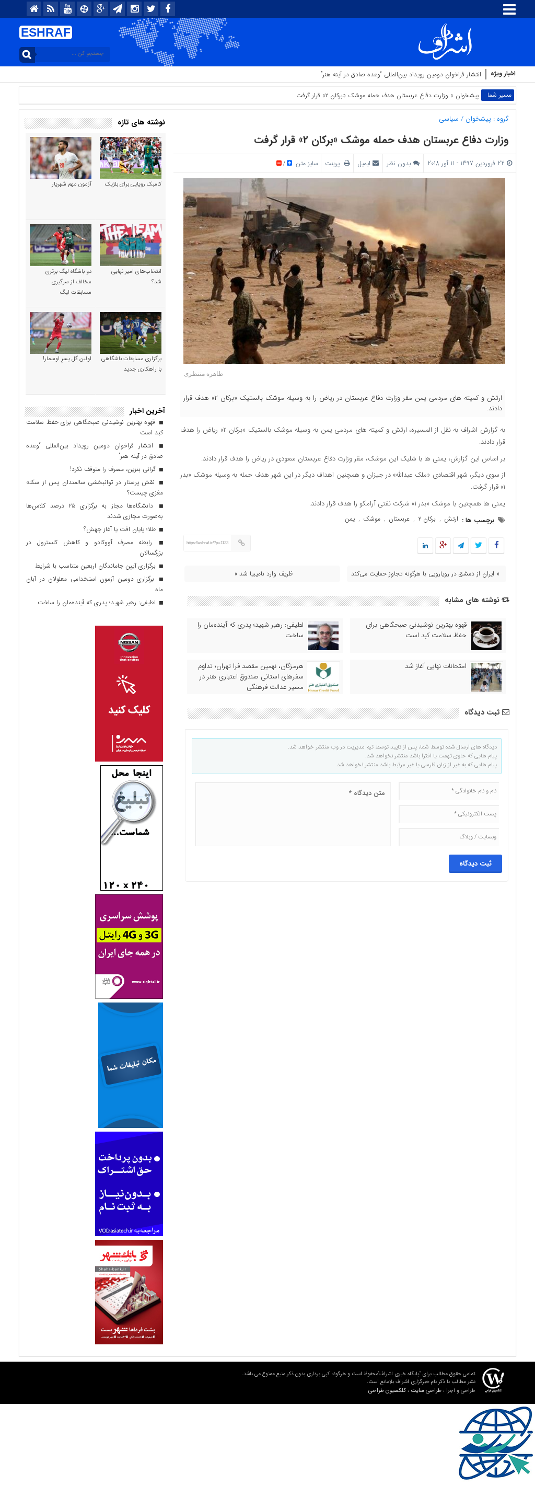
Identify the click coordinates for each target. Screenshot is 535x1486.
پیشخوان (467, 95)
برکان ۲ (427, 519)
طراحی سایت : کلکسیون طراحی (404, 1390)
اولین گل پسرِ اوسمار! (67, 358)
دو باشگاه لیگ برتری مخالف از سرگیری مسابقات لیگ (68, 282)
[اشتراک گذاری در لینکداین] (425, 546)
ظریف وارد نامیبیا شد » (264, 574)
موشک (371, 519)
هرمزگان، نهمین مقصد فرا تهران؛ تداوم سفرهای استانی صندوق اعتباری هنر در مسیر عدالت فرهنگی (251, 677)
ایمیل (363, 163)
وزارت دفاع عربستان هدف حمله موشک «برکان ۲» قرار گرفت (381, 140)
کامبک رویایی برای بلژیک (133, 184)
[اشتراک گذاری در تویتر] (478, 546)
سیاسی (449, 118)
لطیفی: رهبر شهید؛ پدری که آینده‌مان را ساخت (250, 630)
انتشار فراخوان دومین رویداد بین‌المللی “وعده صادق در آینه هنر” (401, 74)
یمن (350, 519)
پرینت (334, 163)
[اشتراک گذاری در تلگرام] (461, 546)
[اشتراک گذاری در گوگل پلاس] (443, 546)
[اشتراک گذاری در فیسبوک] (496, 546)
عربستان (399, 519)
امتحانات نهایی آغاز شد (436, 666)
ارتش (451, 519)
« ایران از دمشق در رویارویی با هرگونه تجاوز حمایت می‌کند (425, 574)
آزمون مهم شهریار (71, 184)
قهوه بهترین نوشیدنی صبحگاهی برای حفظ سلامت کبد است (416, 630)
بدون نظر (399, 163)
